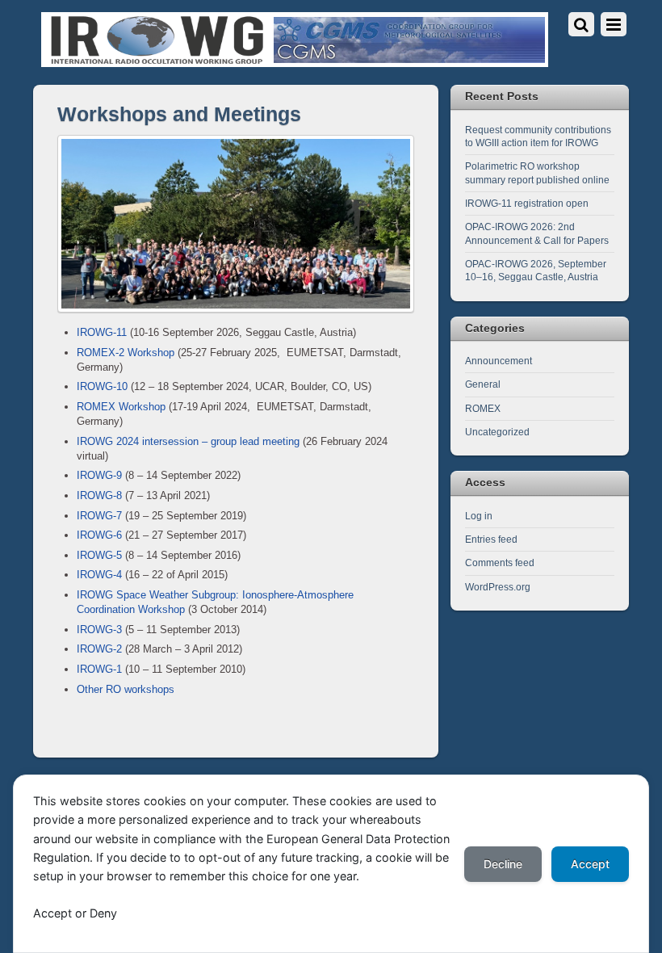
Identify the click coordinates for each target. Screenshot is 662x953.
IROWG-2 (99, 649)
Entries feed (491, 539)
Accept (590, 864)
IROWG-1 (99, 669)
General (483, 384)
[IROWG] (294, 60)
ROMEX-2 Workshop (125, 352)
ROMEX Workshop (121, 407)
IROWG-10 (102, 386)
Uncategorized (497, 431)
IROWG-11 (102, 332)
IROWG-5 (99, 555)
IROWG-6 (99, 535)
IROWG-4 (99, 575)
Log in (478, 515)
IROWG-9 (99, 475)
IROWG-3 (99, 629)
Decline (503, 864)
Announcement (498, 360)
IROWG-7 (99, 516)
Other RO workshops (125, 689)
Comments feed (499, 562)
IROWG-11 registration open (527, 203)
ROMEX (483, 408)
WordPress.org (497, 586)
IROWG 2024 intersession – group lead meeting (188, 441)
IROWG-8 (99, 495)
